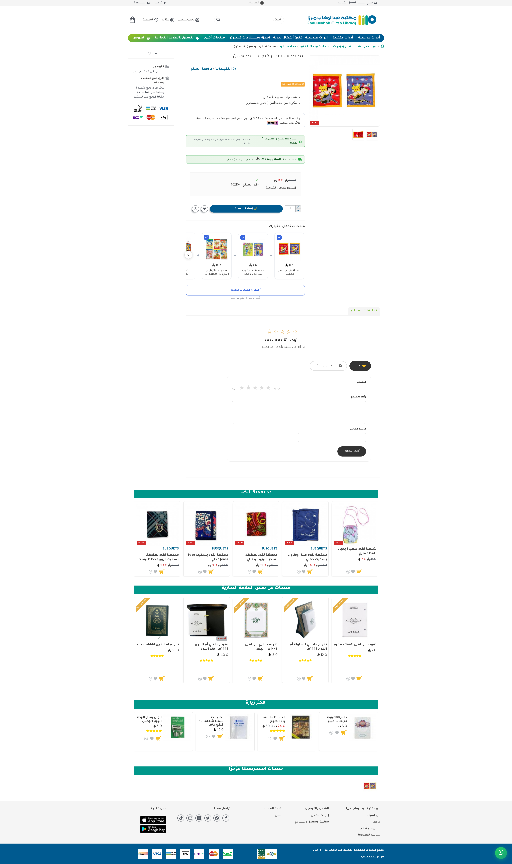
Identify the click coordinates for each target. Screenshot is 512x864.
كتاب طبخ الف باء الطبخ (274, 719)
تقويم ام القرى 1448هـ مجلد (157, 644)
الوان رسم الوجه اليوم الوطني (149, 719)
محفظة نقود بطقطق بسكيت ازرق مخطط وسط (158, 557)
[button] (376, 91)
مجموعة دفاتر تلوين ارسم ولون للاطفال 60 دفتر (216, 272)
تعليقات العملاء (364, 311)
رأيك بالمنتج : (358, 397)
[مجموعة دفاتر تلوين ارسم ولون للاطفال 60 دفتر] (206, 237)
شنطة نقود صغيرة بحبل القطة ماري (357, 551)
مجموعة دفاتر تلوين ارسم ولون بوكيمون (253, 272)
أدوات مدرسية (367, 46)
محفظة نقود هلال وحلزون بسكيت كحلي (307, 557)
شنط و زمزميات (343, 46)
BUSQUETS (319, 549)
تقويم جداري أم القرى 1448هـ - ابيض (261, 647)
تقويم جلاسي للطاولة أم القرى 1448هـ (308, 647)
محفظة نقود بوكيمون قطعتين (289, 272)
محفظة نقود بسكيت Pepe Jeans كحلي (208, 557)
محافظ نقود (288, 46)
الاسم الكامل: (358, 429)
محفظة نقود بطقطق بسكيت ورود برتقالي (261, 557)
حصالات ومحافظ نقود (314, 46)
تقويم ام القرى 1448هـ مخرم (355, 644)
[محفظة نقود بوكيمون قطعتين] (279, 237)
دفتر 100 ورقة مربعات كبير (337, 719)
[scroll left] (188, 255)
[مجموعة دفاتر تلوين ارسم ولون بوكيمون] (242, 237)
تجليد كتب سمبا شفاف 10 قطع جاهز (211, 721)
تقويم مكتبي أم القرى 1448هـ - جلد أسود (211, 647)
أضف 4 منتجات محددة (245, 290)
